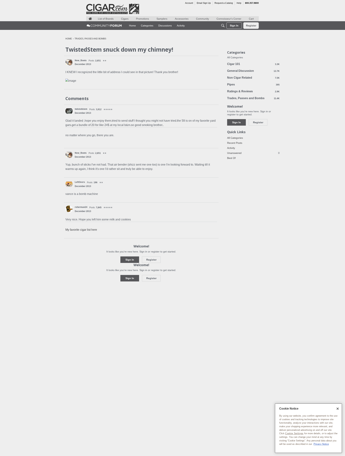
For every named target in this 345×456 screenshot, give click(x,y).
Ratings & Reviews (253, 91)
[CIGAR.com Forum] (104, 25)
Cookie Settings (294, 433)
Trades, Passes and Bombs (253, 98)
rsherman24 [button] (81, 207)
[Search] (223, 25)
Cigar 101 (253, 64)
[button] (69, 62)
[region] (308, 428)
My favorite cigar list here (81, 229)
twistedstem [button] (81, 109)
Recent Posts (234, 142)
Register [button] (151, 259)
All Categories (235, 57)
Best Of (231, 158)
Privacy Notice (321, 444)
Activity (231, 147)
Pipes (253, 84)
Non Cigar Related (253, 77)
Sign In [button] (129, 259)
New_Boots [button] (81, 60)
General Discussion (253, 70)
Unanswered (253, 153)
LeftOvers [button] (80, 182)
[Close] (338, 409)
